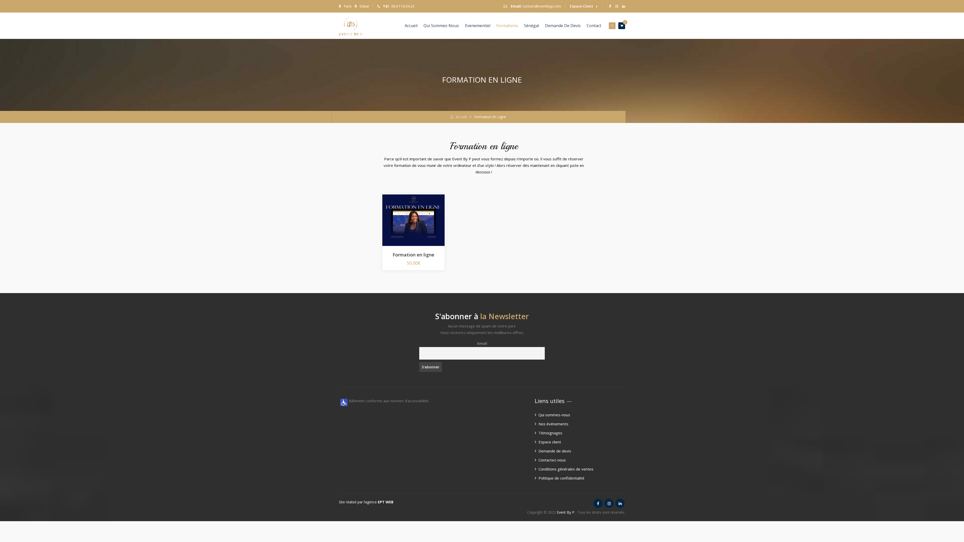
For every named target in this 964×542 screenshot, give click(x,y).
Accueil (411, 25)
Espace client (549, 441)
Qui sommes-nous (441, 25)
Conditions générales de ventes (565, 468)
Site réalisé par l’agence (366, 502)
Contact (594, 25)
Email (482, 343)
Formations (507, 25)
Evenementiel (477, 25)
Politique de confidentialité (561, 478)
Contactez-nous (552, 459)
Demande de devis (563, 25)
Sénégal (531, 25)
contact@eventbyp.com (542, 6)
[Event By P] (350, 26)
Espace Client (581, 6)
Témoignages (550, 432)
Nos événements (553, 423)
